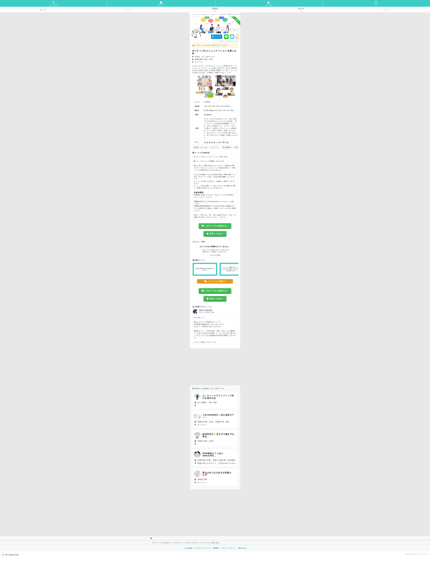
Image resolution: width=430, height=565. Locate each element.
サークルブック (423, 554)
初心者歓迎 (227, 147)
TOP (193, 14)
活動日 (215, 8)
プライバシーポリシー (228, 548)
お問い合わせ (242, 548)
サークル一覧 (199, 14)
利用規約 (216, 548)
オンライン (217, 14)
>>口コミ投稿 (215, 255)
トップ (43, 9)
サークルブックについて (203, 548)
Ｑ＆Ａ (301, 8)
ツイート (217, 37)
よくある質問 (188, 548)
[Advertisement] (215, 366)
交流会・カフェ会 (208, 14)
